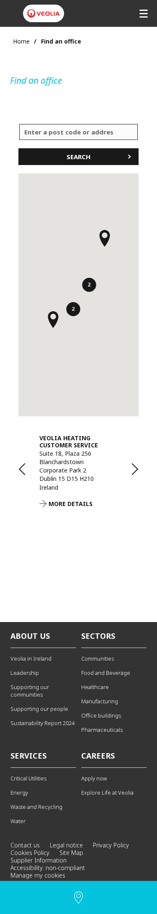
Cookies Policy (29, 853)
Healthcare (95, 687)
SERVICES (28, 756)
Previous (28, 469)
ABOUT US (30, 636)
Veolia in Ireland (30, 658)
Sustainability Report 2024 (42, 723)
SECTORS (98, 636)
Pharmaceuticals (102, 729)
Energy (19, 792)
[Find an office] (78, 897)
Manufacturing (99, 701)
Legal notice (66, 845)
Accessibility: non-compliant (47, 868)
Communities (97, 658)
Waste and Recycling (36, 807)
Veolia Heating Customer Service (68, 441)
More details (71, 504)
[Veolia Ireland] (43, 13)
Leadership (24, 672)
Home (21, 41)
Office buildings (101, 715)
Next (128, 469)
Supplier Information (38, 860)
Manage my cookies (37, 875)
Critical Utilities (28, 778)
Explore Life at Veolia (107, 792)
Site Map (71, 853)
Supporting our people (39, 709)
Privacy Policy (111, 845)
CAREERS (98, 756)
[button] (89, 285)
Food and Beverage (105, 672)
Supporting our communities (29, 690)
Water (18, 821)
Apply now (94, 778)
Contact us (25, 845)
